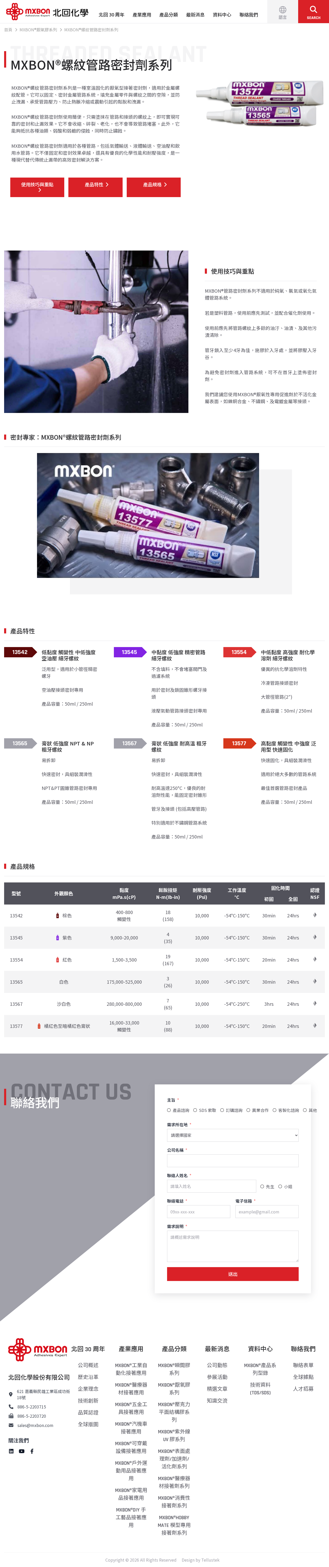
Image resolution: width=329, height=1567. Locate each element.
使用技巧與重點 (37, 184)
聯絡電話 (175, 1201)
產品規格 (152, 184)
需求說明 (175, 1226)
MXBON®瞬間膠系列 (174, 1369)
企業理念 (88, 1389)
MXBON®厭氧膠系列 (174, 1389)
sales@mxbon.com (35, 1425)
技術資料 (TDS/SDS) (260, 1389)
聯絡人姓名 (177, 1175)
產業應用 (142, 14)
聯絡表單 (303, 1365)
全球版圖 (88, 1424)
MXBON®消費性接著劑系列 (174, 1502)
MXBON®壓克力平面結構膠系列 (174, 1412)
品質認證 (88, 1412)
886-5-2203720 (31, 1416)
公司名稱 (175, 1150)
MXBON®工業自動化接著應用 (131, 1369)
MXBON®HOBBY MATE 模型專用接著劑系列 (174, 1525)
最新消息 (195, 14)
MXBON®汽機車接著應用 (131, 1428)
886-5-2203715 (31, 1407)
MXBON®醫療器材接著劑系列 (174, 1482)
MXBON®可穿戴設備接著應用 (131, 1447)
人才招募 (303, 1389)
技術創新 (88, 1401)
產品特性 (94, 184)
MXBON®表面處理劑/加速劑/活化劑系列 (174, 1459)
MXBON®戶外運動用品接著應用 (131, 1471)
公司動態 (217, 1365)
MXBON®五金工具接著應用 (131, 1408)
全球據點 (303, 1377)
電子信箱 (243, 1201)
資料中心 (222, 14)
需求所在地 (177, 1124)
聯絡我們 (249, 14)
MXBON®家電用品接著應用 (131, 1494)
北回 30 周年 (111, 14)
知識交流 (217, 1401)
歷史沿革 (88, 1377)
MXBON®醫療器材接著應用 (131, 1389)
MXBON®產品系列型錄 (260, 1369)
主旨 (171, 1100)
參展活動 (217, 1377)
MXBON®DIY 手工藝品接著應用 (131, 1518)
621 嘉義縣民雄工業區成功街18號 (43, 1394)
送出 (232, 1273)
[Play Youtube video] (148, 515)
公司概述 (88, 1365)
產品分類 (168, 14)
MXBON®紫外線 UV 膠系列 (174, 1435)
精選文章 (217, 1389)
